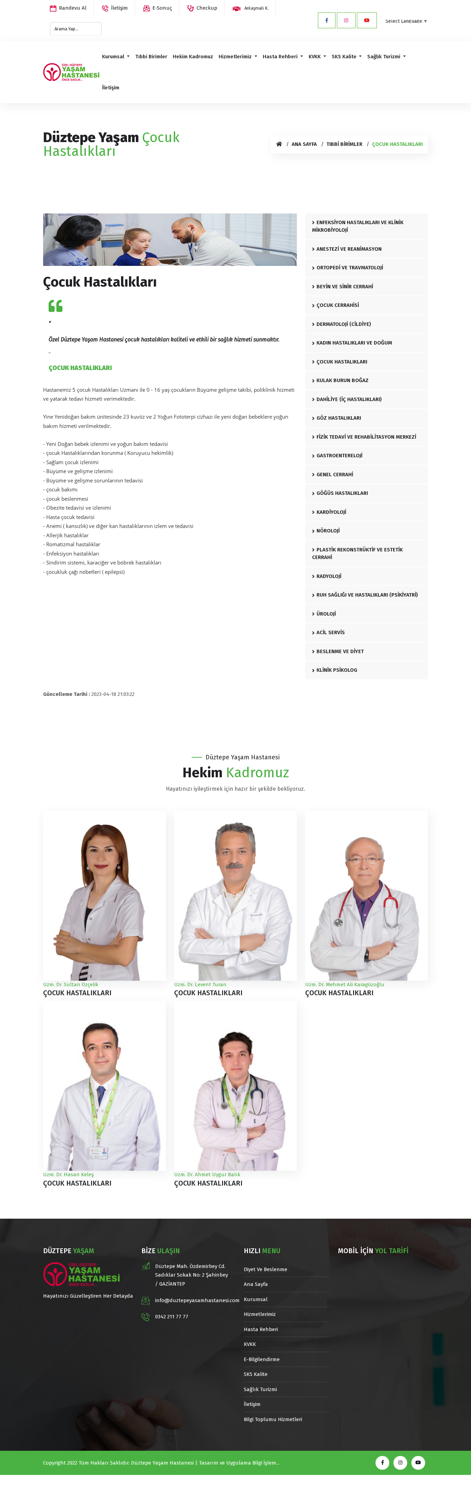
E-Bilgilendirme (262, 1359)
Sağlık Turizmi (384, 56)
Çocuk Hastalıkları (342, 362)
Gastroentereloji (339, 455)
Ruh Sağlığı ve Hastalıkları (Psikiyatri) (367, 595)
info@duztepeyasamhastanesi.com (197, 1300)
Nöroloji (328, 531)
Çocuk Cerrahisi (338, 305)
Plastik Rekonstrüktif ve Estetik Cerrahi (357, 554)
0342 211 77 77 (171, 1317)
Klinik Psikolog (337, 670)
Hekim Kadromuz (193, 56)
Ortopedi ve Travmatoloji (350, 267)
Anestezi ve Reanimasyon (349, 249)
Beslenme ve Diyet (340, 651)
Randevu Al (73, 8)
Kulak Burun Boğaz (343, 380)
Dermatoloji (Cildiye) (344, 324)
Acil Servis (331, 632)
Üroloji (326, 614)
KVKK (315, 56)
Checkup (207, 8)
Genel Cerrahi (335, 474)
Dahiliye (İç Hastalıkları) (349, 399)
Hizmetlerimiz (236, 56)
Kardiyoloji (331, 512)
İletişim (119, 8)
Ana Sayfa (304, 144)
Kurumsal (114, 56)
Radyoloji (329, 576)
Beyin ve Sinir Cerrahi (345, 286)
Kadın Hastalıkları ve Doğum (354, 343)
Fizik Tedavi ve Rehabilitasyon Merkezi (366, 437)
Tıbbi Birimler (151, 56)
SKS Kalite (345, 56)
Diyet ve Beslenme (265, 1269)
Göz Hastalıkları (339, 418)
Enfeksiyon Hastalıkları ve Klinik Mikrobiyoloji (357, 226)
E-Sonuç (162, 8)
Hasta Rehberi (281, 56)
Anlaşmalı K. (256, 8)
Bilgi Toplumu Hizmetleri (273, 1419)
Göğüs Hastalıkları (342, 493)
